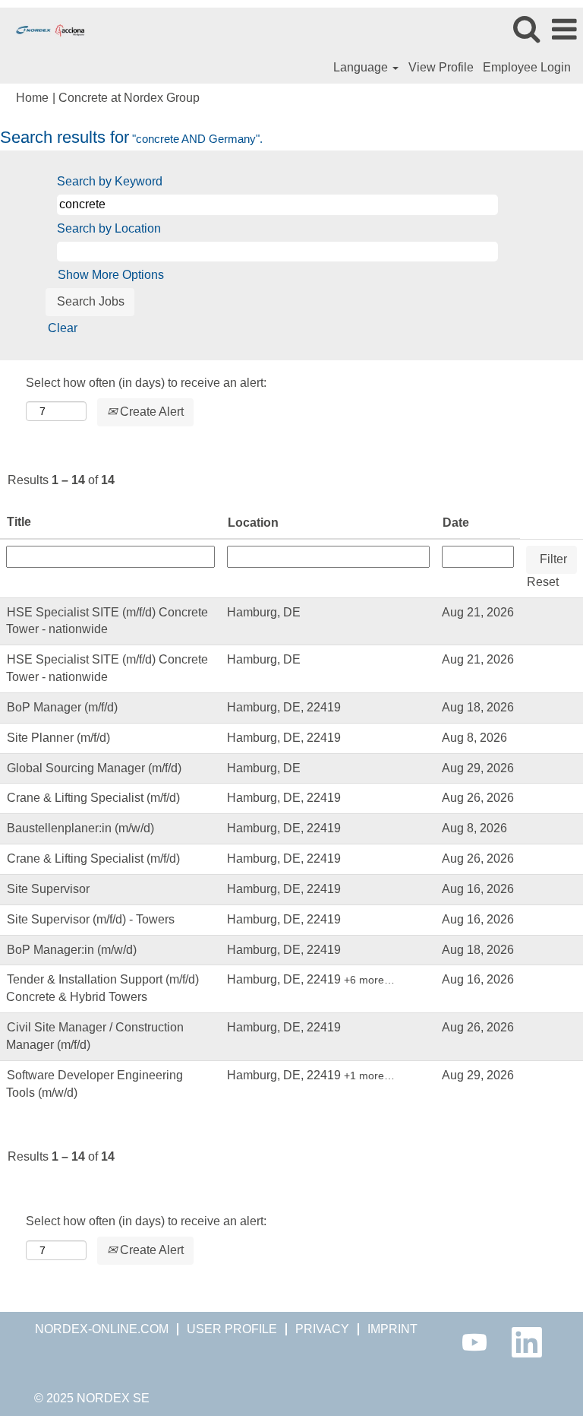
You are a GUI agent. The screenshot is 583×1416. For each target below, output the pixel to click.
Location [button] (253, 522)
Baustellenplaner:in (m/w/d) (80, 828)
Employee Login (527, 67)
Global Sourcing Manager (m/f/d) (94, 768)
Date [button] (456, 522)
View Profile (441, 67)
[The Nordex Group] (45, 28)
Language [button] (362, 67)
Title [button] (19, 521)
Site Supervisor (48, 888)
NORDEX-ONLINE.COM (102, 1329)
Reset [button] (543, 581)
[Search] (526, 29)
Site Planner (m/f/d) (58, 737)
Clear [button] (62, 328)
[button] (564, 30)
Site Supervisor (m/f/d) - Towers (91, 919)
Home (32, 97)
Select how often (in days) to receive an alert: (146, 382)
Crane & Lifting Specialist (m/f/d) (93, 797)
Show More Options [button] (111, 274)
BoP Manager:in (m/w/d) (72, 949)
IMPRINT (392, 1329)
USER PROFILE (232, 1329)
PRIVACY (322, 1329)
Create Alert (150, 411)
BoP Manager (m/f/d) (62, 707)
